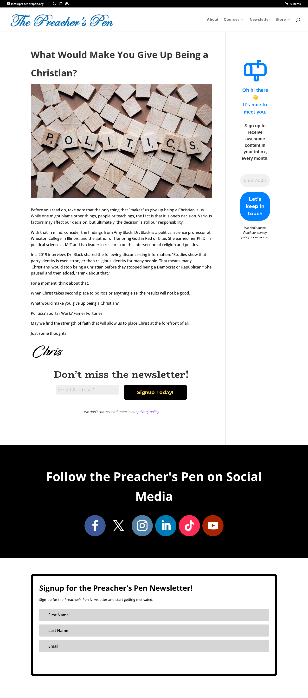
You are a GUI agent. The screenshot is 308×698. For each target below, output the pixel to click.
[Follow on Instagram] (142, 525)
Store (281, 19)
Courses (232, 19)
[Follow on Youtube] (213, 525)
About (212, 19)
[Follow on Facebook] (95, 525)
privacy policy (148, 412)
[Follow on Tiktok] (189, 525)
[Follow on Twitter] (118, 525)
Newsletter (260, 19)
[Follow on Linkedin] (165, 525)
